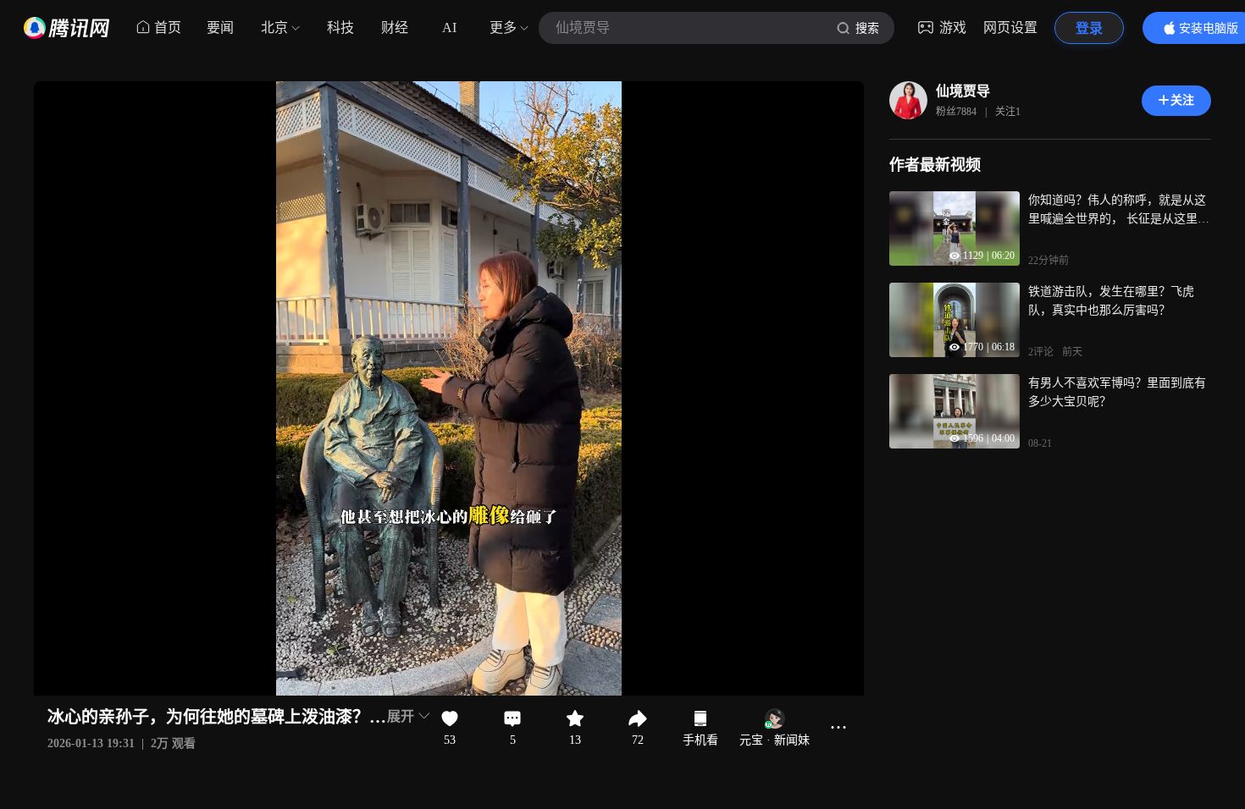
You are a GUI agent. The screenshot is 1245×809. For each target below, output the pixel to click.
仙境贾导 (963, 91)
